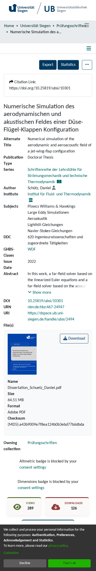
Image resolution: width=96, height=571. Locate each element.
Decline (24, 563)
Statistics (68, 65)
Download (76, 339)
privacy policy (57, 546)
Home (9, 26)
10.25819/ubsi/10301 (45, 301)
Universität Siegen (35, 26)
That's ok (69, 563)
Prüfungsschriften (71, 26)
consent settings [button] (32, 468)
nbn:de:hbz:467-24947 (46, 307)
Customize (11, 553)
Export (47, 65)
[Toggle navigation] (86, 25)
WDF (32, 249)
